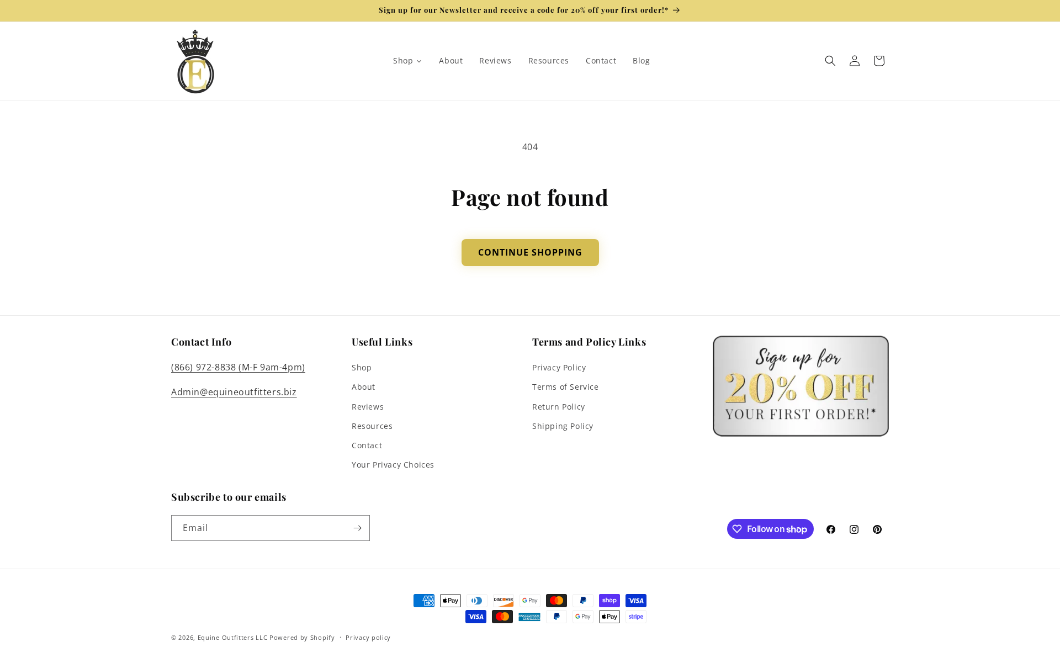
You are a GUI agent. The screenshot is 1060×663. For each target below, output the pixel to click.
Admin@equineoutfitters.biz (234, 392)
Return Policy (558, 406)
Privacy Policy (559, 367)
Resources (372, 426)
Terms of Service (565, 386)
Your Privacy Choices (393, 464)
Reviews (368, 406)
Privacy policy (368, 637)
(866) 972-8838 (203, 367)
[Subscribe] (357, 528)
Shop (362, 367)
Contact (367, 445)
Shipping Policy (562, 426)
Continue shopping (530, 252)
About (363, 386)
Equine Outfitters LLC (233, 637)
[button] (830, 61)
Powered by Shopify (302, 637)
